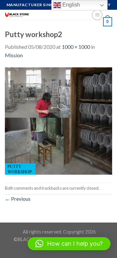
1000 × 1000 (76, 47)
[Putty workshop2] (58, 120)
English (70, 4)
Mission (14, 55)
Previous (18, 199)
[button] (69, 243)
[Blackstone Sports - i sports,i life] (43, 15)
